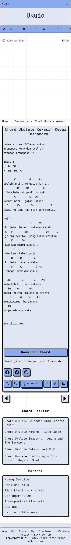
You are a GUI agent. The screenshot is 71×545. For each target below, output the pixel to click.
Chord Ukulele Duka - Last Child (31, 449)
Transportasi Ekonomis (24, 501)
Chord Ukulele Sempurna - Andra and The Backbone (34, 440)
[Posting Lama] (65, 398)
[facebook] (7, 372)
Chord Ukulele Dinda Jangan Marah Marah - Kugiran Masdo (32, 458)
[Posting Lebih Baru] (6, 398)
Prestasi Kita (17, 485)
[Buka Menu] (67, 4)
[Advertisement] (35, 82)
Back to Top (42, 534)
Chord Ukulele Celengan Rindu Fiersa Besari (34, 423)
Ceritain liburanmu (22, 512)
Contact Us (26, 531)
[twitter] (17, 372)
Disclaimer (46, 531)
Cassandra (55, 361)
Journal (11, 507)
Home (5, 3)
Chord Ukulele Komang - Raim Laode (33, 432)
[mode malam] (63, 384)
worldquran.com (18, 496)
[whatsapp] (26, 372)
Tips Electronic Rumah (24, 490)
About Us (8, 531)
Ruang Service (17, 479)
